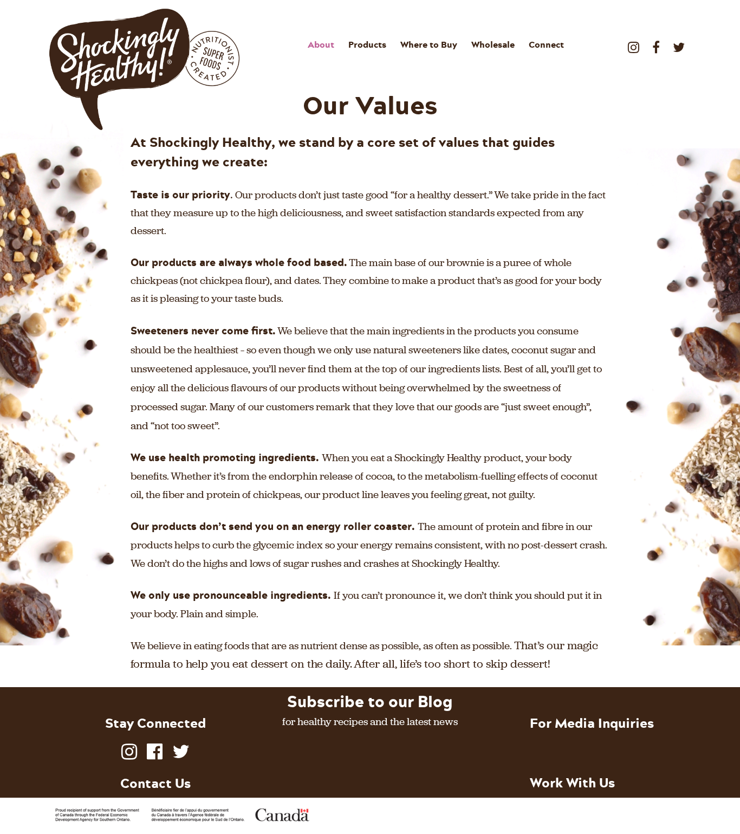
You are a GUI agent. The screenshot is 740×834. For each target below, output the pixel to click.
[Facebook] (656, 42)
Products (367, 44)
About (321, 44)
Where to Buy (428, 44)
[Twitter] (678, 42)
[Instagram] (633, 42)
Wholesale (493, 44)
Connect (546, 44)
